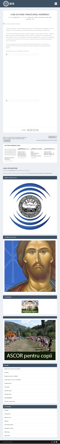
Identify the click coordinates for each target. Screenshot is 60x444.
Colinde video (7, 394)
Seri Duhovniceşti (8, 424)
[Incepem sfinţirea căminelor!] (10, 152)
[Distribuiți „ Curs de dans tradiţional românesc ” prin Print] (37, 130)
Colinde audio (7, 390)
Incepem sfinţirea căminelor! (9, 158)
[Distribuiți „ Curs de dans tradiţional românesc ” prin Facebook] (28, 130)
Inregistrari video (8, 428)
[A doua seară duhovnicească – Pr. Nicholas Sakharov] (50, 149)
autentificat (12, 170)
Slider (50, 17)
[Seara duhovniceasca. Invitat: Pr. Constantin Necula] (36, 149)
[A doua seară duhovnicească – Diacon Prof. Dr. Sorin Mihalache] (23, 149)
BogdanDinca (16, 17)
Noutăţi (46, 17)
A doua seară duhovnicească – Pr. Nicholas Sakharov (49, 153)
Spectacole (28, 19)
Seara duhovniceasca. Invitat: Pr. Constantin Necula (36, 154)
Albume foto (31, 17)
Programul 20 (7, 383)
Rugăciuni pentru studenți (11, 376)
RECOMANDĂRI (8, 398)
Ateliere (36, 17)
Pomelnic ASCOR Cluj (9, 401)
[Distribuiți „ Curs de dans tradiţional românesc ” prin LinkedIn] (31, 130)
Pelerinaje (6, 432)
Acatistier (6, 387)
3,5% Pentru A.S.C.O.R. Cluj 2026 (12, 379)
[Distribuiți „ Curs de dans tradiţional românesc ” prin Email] (34, 130)
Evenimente (41, 17)
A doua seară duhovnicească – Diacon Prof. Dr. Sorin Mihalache (22, 154)
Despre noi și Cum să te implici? (12, 369)
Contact (6, 372)
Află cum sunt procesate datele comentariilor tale (40, 173)
